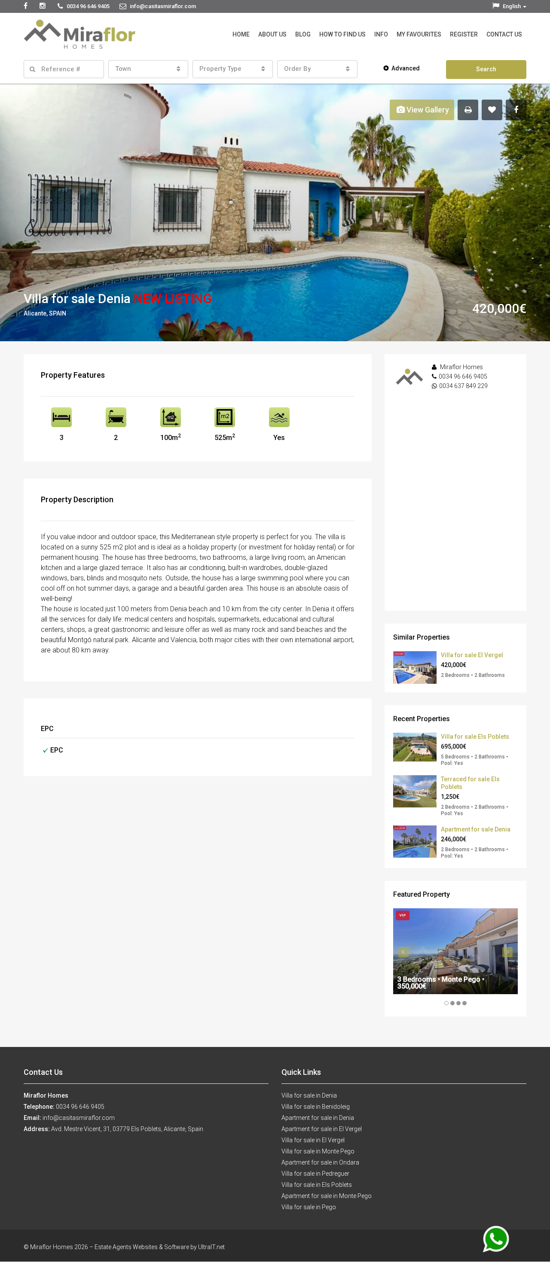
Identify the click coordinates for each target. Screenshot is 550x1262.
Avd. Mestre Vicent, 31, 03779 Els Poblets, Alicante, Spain (127, 1128)
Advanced (405, 68)
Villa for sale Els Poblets (475, 736)
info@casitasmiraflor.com (79, 1117)
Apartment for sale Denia (475, 829)
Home (241, 34)
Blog (303, 34)
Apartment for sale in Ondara (320, 1162)
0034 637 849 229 (463, 385)
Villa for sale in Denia (309, 1095)
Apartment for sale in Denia (317, 1117)
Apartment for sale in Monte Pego (326, 1195)
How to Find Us (342, 34)
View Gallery (427, 109)
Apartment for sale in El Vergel (321, 1128)
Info (381, 34)
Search (486, 69)
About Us (272, 34)
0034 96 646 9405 (463, 376)
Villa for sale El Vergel (472, 655)
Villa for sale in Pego (308, 1207)
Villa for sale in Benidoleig (315, 1106)
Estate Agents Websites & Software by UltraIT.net (160, 1247)
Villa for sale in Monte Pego (317, 1151)
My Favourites (419, 34)
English (511, 6)
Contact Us (504, 34)
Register (464, 34)
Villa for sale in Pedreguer (315, 1173)
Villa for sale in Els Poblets (316, 1184)
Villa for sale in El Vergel (313, 1140)
